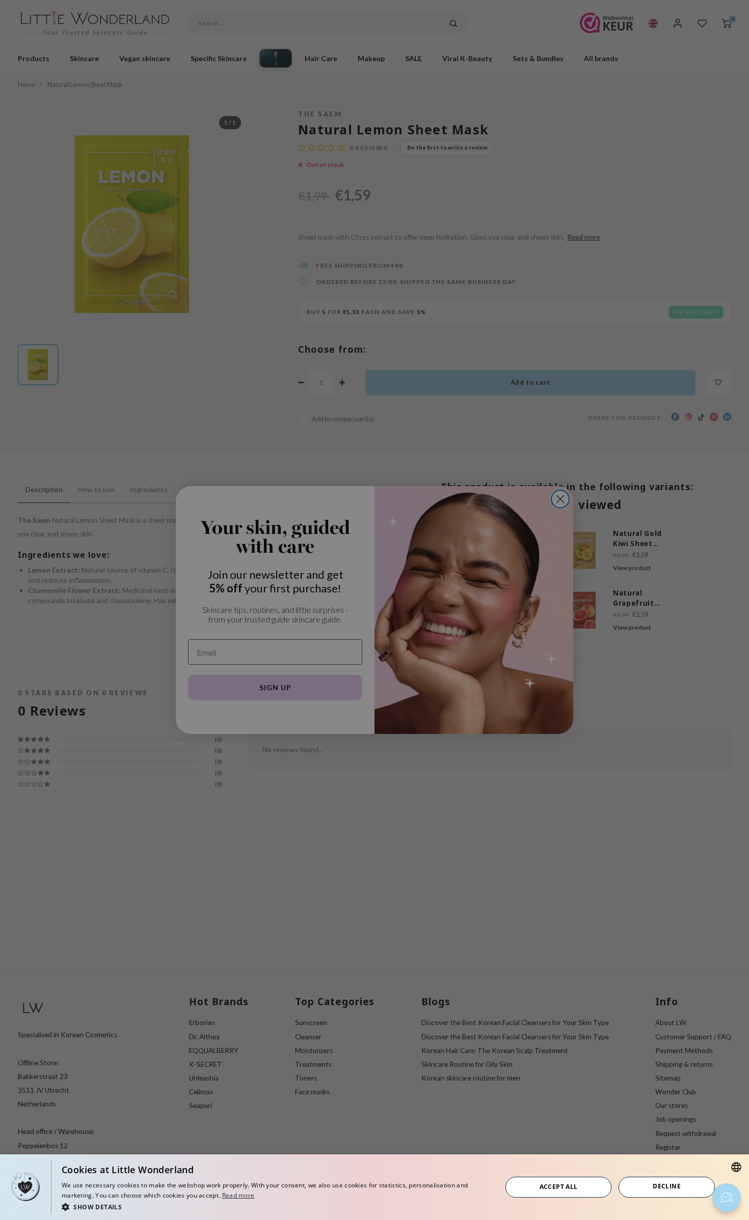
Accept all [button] (559, 1186)
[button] (275, 1206)
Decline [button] (667, 1186)
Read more (238, 1195)
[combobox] (736, 1167)
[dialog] (374, 1187)
